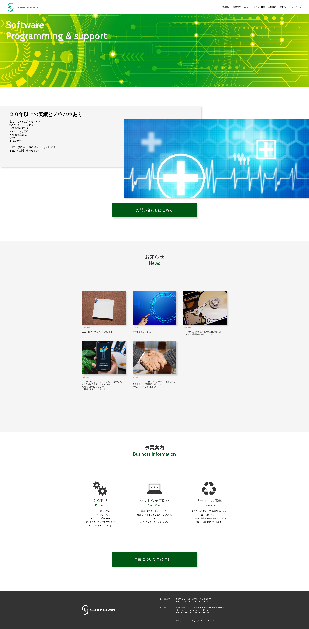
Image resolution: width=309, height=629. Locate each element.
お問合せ (94, 387)
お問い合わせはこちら (154, 210)
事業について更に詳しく (154, 559)
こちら (186, 334)
